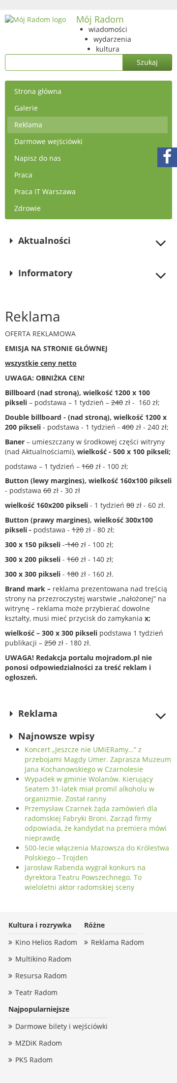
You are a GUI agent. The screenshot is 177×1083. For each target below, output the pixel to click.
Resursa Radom (41, 975)
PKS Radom (34, 1059)
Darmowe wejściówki (48, 141)
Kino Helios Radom (46, 942)
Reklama (28, 124)
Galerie (26, 108)
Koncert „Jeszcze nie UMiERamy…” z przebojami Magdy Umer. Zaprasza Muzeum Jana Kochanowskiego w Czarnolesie (98, 759)
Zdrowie (27, 208)
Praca (23, 174)
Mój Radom (100, 19)
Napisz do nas (37, 158)
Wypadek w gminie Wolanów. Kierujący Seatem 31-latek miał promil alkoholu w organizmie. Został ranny (89, 788)
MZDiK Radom (38, 1043)
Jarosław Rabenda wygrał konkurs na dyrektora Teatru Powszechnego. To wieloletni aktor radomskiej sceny (85, 877)
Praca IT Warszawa (45, 191)
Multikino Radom (43, 959)
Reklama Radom (117, 942)
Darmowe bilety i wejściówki (61, 1026)
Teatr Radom (36, 992)
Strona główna (37, 91)
